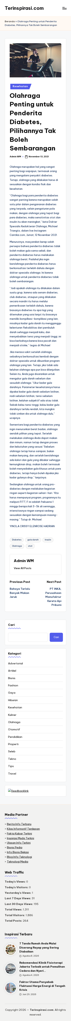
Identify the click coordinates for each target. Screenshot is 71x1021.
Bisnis (11, 678)
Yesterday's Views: (18, 893)
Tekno (12, 759)
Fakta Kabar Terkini (19, 833)
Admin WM (24, 560)
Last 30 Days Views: (19, 904)
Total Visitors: (15, 915)
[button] (22, 568)
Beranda (10, 21)
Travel (12, 773)
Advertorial (15, 663)
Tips (11, 766)
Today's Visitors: (17, 887)
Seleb (11, 751)
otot (30, 546)
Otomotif (14, 729)
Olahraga (17, 546)
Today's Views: (15, 881)
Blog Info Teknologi (19, 857)
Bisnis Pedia (14, 847)
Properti (13, 744)
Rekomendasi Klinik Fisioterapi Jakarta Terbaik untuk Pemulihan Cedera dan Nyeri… (42, 966)
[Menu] (64, 8)
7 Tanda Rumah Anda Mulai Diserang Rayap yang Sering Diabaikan (39, 947)
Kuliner (12, 715)
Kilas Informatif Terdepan (23, 829)
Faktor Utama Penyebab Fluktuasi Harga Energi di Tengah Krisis (42, 986)
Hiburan (13, 700)
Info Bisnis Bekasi (18, 852)
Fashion (13, 685)
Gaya (11, 692)
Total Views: (14, 909)
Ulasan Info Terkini (19, 842)
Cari (11, 625)
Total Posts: (14, 920)
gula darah (33, 539)
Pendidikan (15, 737)
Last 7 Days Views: (18, 898)
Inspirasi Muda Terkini (20, 838)
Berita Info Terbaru (19, 824)
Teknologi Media (17, 861)
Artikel (12, 670)
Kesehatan (20, 86)
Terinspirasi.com (24, 8)
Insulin (48, 539)
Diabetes (16, 539)
